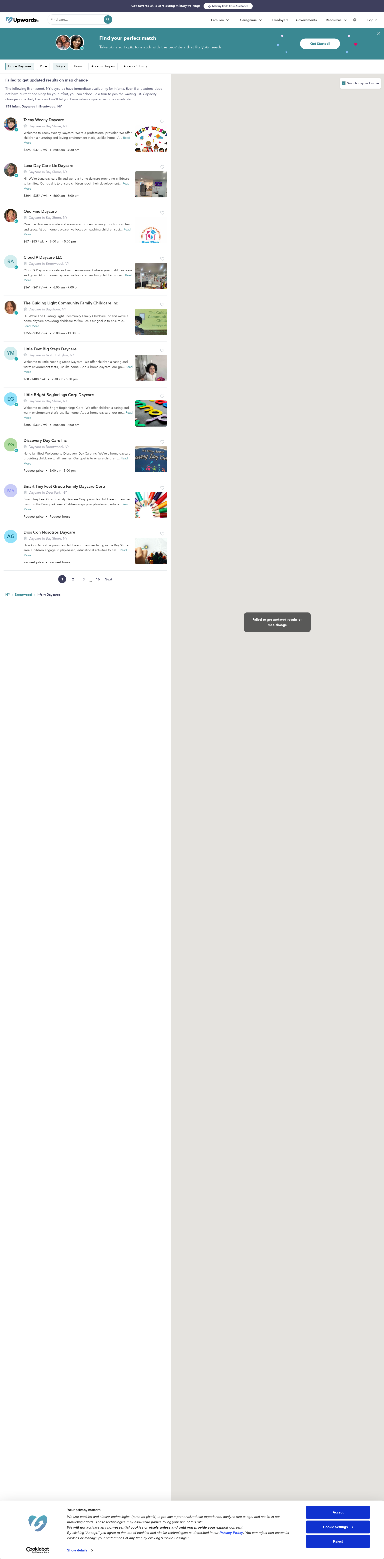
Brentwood (24, 594)
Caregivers (249, 20)
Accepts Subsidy (135, 66)
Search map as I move (362, 83)
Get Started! (320, 43)
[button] (162, 121)
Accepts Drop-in (103, 66)
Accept (338, 1512)
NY (8, 594)
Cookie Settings (335, 1527)
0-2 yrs (60, 66)
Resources (334, 20)
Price (43, 66)
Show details (77, 1550)
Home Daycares (19, 66)
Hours (78, 66)
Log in (372, 20)
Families (218, 20)
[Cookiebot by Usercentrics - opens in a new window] (37, 1550)
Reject (338, 1541)
